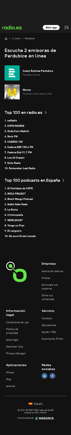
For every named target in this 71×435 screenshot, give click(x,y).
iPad (8, 379)
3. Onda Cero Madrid (17, 131)
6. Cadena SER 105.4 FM (19, 147)
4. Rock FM (11, 136)
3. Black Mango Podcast (19, 199)
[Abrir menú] (66, 27)
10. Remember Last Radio (20, 168)
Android (10, 386)
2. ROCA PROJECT (15, 193)
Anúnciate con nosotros (50, 287)
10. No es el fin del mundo (20, 236)
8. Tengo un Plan (14, 225)
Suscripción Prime (52, 339)
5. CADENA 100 (14, 142)
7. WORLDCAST (14, 220)
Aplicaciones (49, 325)
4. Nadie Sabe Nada (16, 204)
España (37, 404)
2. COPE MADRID (14, 126)
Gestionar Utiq (14, 346)
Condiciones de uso (17, 322)
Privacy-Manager (16, 353)
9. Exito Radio (13, 163)
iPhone (10, 372)
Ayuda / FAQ (49, 332)
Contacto (47, 318)
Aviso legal (12, 340)
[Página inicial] (6, 38)
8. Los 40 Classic (15, 157)
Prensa (46, 278)
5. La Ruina (11, 209)
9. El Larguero (13, 231)
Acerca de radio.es (52, 271)
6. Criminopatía (14, 215)
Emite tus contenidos (48, 297)
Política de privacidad (12, 331)
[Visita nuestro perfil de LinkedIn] (44, 376)
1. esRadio (11, 120)
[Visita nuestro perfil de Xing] (52, 376)
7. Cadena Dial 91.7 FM (18, 152)
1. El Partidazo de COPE (19, 188)
